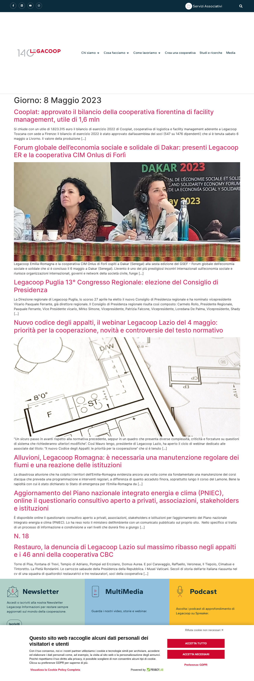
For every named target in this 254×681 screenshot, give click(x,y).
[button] (241, 6)
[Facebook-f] (13, 6)
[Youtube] (30, 6)
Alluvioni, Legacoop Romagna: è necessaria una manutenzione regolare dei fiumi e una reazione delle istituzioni (126, 461)
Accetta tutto (196, 643)
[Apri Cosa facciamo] (127, 53)
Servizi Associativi (207, 6)
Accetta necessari (196, 654)
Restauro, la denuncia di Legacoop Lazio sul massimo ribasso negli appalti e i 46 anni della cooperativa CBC (125, 550)
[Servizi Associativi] (188, 6)
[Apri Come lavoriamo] (159, 53)
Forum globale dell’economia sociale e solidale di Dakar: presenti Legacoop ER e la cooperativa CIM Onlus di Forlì (126, 151)
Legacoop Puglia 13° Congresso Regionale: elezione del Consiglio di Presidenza (116, 286)
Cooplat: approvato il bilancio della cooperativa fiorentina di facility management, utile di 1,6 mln (114, 115)
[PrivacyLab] (154, 670)
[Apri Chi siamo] (98, 53)
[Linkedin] (22, 6)
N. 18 (21, 536)
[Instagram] (39, 6)
